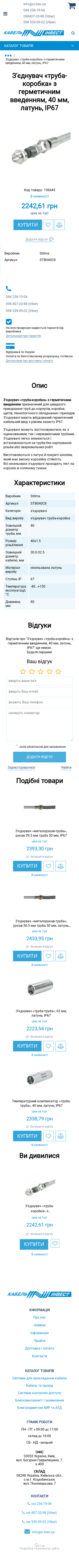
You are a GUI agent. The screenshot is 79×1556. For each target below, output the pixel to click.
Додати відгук (36, 239)
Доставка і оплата (39, 1348)
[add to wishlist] (48, 225)
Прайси (39, 1341)
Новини (40, 1325)
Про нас (39, 1317)
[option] (39, 148)
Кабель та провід (39, 1386)
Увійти (66, 767)
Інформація (40, 1333)
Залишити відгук (41, 856)
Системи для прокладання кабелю (39, 1378)
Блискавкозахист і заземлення (39, 1400)
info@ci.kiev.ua (43, 1532)
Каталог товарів (18, 46)
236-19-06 (34, 10)
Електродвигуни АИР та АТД (39, 1408)
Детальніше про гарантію (23, 335)
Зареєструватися (21, 767)
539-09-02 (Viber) (39, 22)
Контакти (39, 1356)
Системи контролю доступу (39, 1393)
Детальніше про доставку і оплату (29, 360)
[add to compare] (59, 225)
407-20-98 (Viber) (39, 16)
